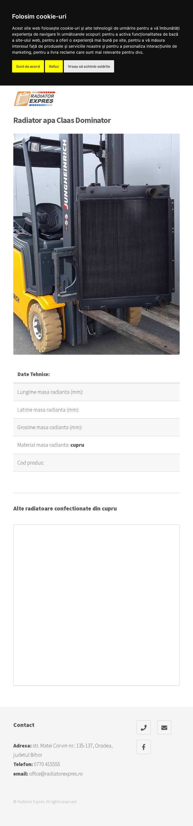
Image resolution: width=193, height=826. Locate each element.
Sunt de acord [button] (28, 66)
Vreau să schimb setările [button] (89, 66)
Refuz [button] (54, 66)
